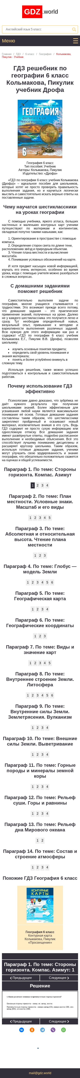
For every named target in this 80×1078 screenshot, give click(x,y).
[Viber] (50, 1030)
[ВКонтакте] (19, 1030)
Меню (8, 40)
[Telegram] (40, 1030)
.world (41, 11)
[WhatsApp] (61, 1030)
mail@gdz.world (40, 1073)
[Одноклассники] (29, 1030)
